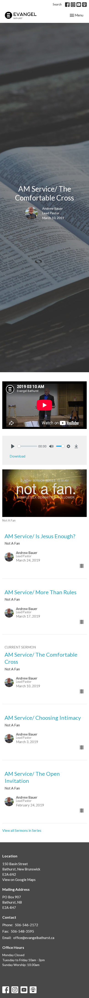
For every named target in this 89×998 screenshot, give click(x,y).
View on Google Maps (19, 880)
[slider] (27, 446)
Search (57, 4)
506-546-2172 (26, 925)
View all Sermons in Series (21, 830)
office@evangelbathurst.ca (33, 938)
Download (17, 456)
